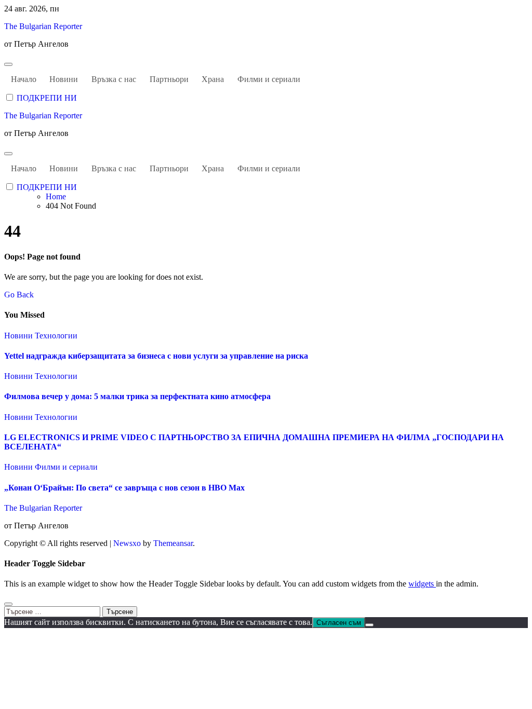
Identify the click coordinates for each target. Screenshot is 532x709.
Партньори (169, 79)
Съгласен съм (338, 622)
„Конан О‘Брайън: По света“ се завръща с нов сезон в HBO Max (124, 487)
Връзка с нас (113, 79)
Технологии (56, 335)
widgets (422, 583)
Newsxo (127, 543)
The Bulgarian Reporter (43, 26)
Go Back (19, 294)
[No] (369, 624)
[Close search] (8, 604)
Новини (63, 79)
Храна (213, 79)
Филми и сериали (268, 79)
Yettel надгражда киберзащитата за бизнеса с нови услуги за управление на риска (156, 355)
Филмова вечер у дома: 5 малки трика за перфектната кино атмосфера (137, 396)
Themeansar (173, 543)
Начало (23, 79)
